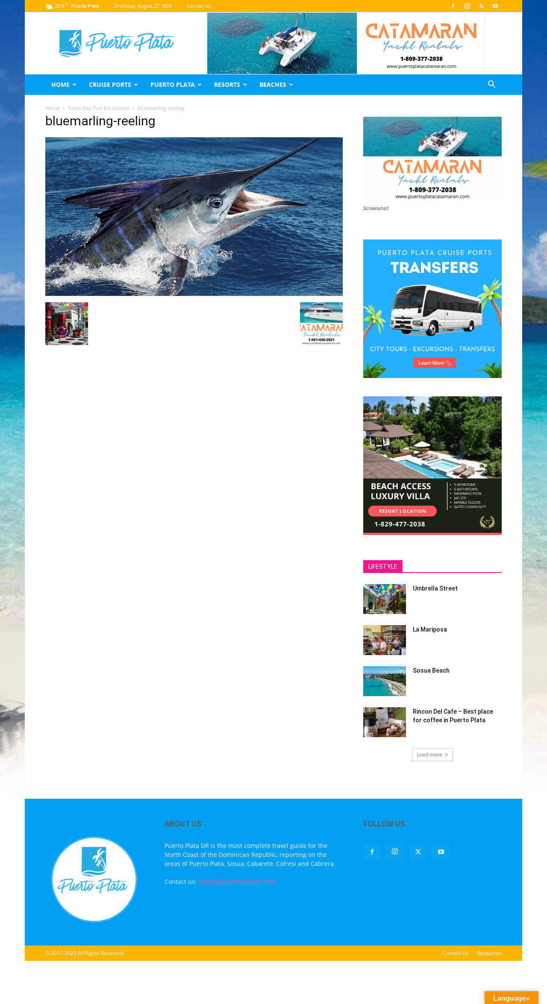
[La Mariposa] (384, 640)
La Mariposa (430, 629)
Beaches (272, 84)
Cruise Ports (110, 84)
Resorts (227, 84)
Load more (429, 754)
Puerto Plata (172, 84)
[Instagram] (467, 6)
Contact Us (199, 6)
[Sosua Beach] (384, 681)
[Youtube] (495, 6)
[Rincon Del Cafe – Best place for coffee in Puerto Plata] (384, 722)
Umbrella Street (435, 588)
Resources (489, 953)
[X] (481, 6)
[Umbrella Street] (384, 599)
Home (60, 84)
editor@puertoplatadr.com (236, 881)
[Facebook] (453, 6)
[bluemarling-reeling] (194, 293)
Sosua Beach (431, 670)
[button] (491, 85)
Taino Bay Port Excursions (98, 108)
